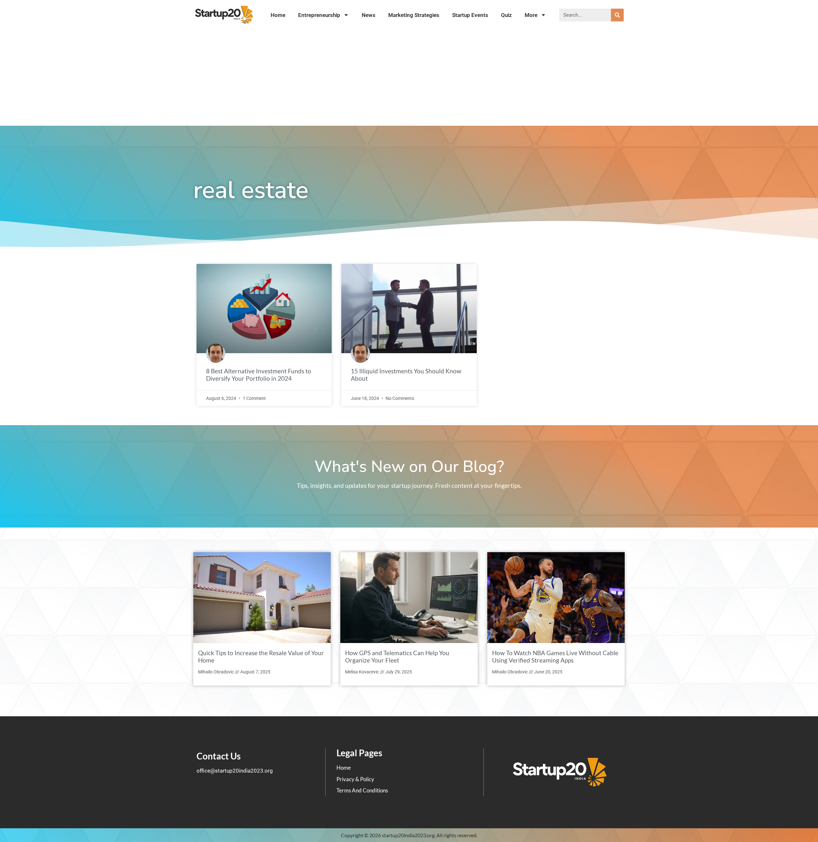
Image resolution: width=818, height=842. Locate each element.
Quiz (506, 15)
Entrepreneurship (319, 15)
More (531, 15)
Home (278, 15)
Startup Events (470, 15)
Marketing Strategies (413, 15)
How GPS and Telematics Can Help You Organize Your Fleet (397, 656)
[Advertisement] (409, 78)
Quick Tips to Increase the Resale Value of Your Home (261, 656)
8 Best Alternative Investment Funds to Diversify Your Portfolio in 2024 (258, 374)
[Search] (617, 15)
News (368, 15)
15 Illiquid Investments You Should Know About (406, 374)
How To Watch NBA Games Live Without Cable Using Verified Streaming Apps (555, 656)
